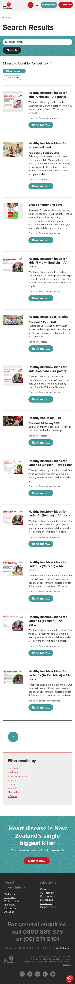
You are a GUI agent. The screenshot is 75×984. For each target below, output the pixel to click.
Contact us (46, 903)
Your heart (10, 897)
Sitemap (67, 964)
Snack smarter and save (45, 205)
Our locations (47, 892)
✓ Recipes (13, 780)
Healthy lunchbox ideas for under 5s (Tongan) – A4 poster (50, 513)
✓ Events (12, 796)
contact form (62, 947)
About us (9, 911)
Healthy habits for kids (44, 418)
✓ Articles (13, 772)
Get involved (11, 908)
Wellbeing (9, 894)
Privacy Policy (63, 962)
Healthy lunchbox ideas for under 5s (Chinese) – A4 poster (47, 566)
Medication (14, 792)
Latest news (46, 899)
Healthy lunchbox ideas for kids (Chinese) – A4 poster (47, 94)
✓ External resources (19, 776)
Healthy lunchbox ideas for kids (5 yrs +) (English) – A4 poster (48, 262)
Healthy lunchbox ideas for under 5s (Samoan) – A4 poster (47, 621)
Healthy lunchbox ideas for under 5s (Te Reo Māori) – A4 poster (49, 675)
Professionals (11, 901)
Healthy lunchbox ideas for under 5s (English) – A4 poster (50, 463)
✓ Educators (14, 788)
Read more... (41, 125)
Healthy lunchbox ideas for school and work (47, 145)
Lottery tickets (49, 5)
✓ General (13, 768)
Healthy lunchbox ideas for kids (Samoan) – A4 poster (47, 369)
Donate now (66, 5)
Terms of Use (49, 962)
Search (12, 50)
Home (6, 17)
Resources (14, 784)
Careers (44, 889)
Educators (9, 904)
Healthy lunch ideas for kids (48, 317)
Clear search (14, 71)
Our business (47, 896)
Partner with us (48, 906)
